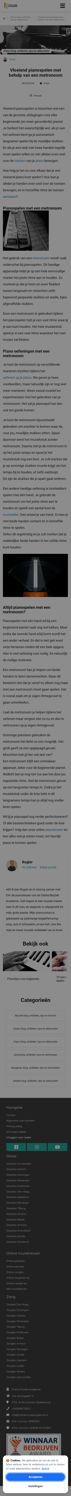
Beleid (45, 1468)
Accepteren (35, 1477)
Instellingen (35, 1486)
